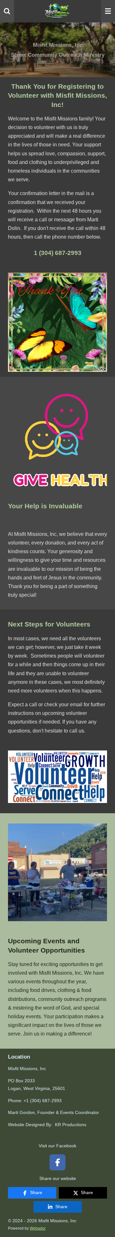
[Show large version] (57, 322)
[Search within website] (7, 11)
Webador (38, 1228)
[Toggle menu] (108, 11)
